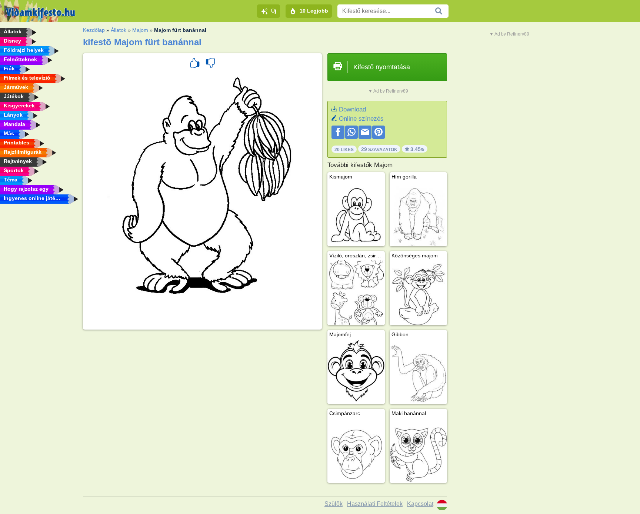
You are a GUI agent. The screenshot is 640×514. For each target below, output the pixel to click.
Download (352, 109)
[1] (195, 64)
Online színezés (361, 118)
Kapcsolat (420, 504)
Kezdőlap (94, 30)
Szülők (333, 504)
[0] (210, 64)
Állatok (118, 30)
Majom (140, 30)
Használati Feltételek (375, 504)
